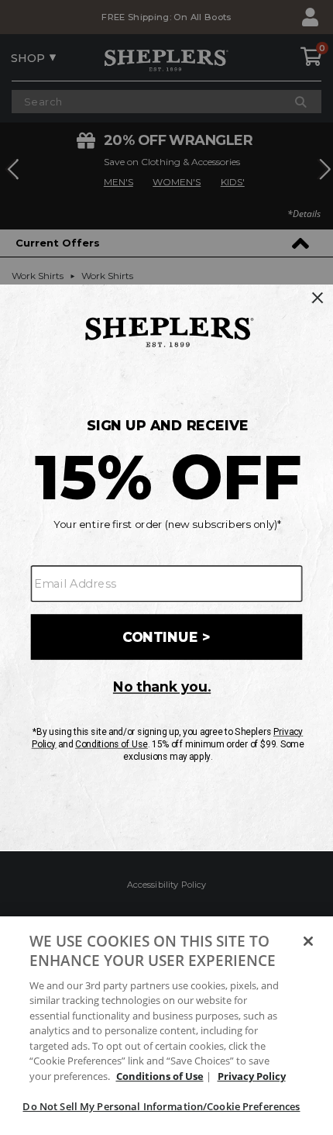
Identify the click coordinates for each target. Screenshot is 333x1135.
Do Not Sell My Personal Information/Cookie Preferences (161, 1106)
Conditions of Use (160, 1076)
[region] (166, 1025)
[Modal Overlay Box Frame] (166, 567)
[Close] (308, 941)
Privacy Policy (252, 1076)
